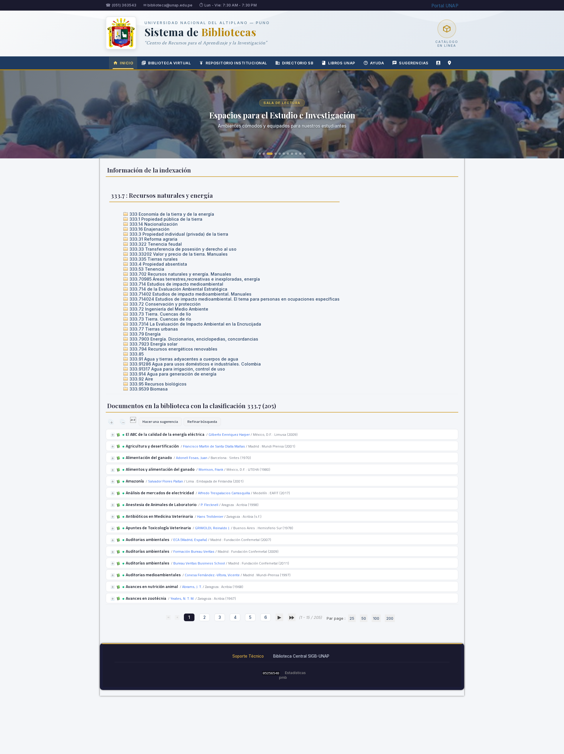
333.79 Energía (144, 333)
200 (389, 618)
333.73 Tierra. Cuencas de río (159, 318)
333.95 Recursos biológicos (157, 383)
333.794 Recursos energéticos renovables (172, 348)
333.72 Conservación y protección (164, 303)
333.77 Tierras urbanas (153, 328)
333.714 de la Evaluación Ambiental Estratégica (177, 288)
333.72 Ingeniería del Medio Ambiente (168, 308)
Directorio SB (297, 63)
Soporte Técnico (248, 656)
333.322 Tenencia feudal (155, 244)
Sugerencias (414, 63)
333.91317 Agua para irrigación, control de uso (176, 368)
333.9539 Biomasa (148, 388)
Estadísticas (295, 673)
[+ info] (113, 435)
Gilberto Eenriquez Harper (229, 434)
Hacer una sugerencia (160, 421)
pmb (283, 677)
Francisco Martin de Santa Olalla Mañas (214, 446)
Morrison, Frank (211, 469)
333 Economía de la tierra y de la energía (171, 214)
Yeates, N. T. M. (182, 598)
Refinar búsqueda (202, 421)
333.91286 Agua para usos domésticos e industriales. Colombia (194, 363)
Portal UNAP (445, 6)
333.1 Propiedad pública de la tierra (165, 219)
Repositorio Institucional (236, 63)
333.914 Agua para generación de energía (172, 373)
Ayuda (377, 63)
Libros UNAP (341, 63)
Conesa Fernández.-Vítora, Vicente (212, 575)
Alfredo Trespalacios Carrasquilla (224, 493)
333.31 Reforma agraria (152, 239)
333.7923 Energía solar (152, 343)
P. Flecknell (209, 504)
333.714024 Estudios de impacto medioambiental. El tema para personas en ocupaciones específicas (234, 298)
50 (363, 618)
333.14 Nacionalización (153, 224)
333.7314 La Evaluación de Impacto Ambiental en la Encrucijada (194, 323)
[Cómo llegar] (449, 62)
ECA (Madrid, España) (190, 539)
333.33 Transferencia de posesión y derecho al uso (182, 249)
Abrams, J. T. (192, 586)
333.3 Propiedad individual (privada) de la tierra (178, 234)
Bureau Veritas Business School (199, 563)
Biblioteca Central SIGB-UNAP (301, 656)
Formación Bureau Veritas (193, 551)
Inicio (126, 63)
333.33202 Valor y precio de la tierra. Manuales (178, 254)
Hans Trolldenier (210, 516)
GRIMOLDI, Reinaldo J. (212, 528)
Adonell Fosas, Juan (191, 457)
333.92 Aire (140, 378)
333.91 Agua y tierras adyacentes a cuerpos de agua (183, 358)
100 (376, 618)
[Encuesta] (438, 62)
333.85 (136, 353)
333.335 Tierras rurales (153, 259)
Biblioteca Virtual (169, 63)
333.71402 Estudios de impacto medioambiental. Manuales (189, 293)
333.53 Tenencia (146, 269)
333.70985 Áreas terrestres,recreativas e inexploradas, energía (194, 279)
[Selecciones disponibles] (133, 421)
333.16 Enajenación (148, 229)
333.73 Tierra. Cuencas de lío (159, 313)
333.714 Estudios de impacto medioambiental (175, 284)
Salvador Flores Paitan (165, 481)
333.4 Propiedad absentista (157, 264)
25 (352, 618)
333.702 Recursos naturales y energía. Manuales (179, 274)
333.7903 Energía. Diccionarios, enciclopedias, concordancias (193, 338)
